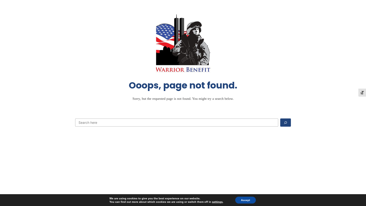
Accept (245, 200)
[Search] (285, 122)
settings (217, 201)
